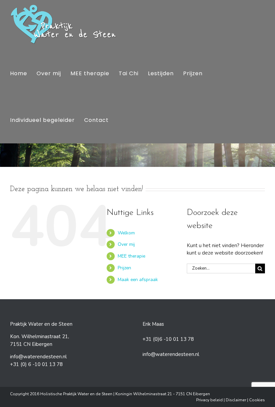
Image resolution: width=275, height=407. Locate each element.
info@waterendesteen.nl (38, 356)
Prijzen (124, 268)
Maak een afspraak (138, 279)
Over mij (126, 244)
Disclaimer (236, 400)
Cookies (257, 400)
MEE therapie (131, 256)
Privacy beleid (209, 400)
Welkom (126, 233)
